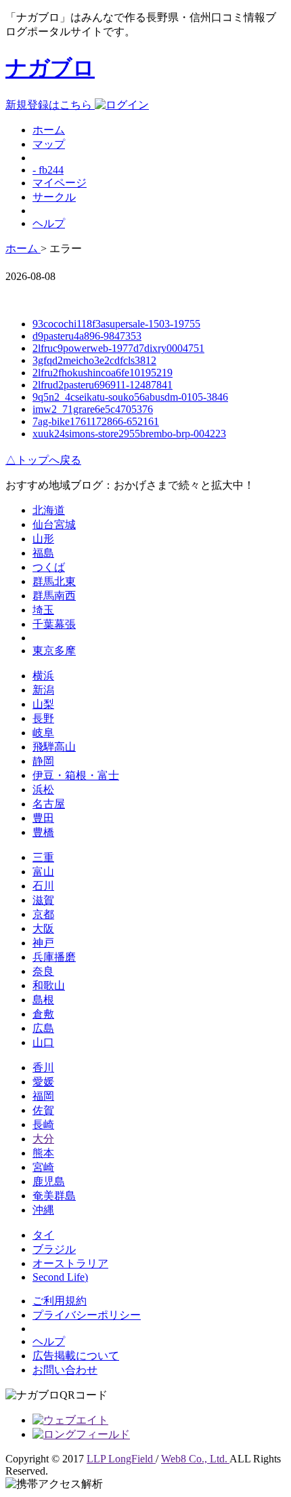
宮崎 (43, 1167)
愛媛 (43, 1081)
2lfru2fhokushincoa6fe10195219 (102, 372)
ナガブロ (50, 68)
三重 (43, 857)
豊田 (43, 818)
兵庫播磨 (54, 957)
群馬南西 (54, 595)
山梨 (43, 704)
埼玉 (43, 610)
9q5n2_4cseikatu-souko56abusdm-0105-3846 (130, 397)
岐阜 (43, 732)
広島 (43, 1028)
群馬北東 (54, 581)
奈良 (43, 971)
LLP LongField (121, 1458)
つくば (48, 567)
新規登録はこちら (50, 105)
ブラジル (54, 1249)
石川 (43, 886)
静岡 (43, 761)
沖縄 (43, 1210)
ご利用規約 (59, 1300)
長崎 (43, 1124)
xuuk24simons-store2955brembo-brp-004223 (129, 433)
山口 (43, 1042)
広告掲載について (75, 1355)
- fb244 (48, 170)
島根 (43, 999)
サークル (54, 197)
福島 (43, 553)
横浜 (43, 675)
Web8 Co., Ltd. (195, 1458)
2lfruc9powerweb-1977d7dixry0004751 (118, 348)
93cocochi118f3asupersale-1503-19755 (116, 324)
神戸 (43, 943)
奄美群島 (54, 1195)
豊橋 (43, 832)
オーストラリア (70, 1263)
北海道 (48, 510)
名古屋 (48, 804)
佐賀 (43, 1110)
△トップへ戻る (43, 460)
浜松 (43, 789)
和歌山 (48, 985)
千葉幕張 (54, 624)
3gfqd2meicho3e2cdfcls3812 (94, 360)
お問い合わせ (64, 1370)
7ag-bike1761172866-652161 (95, 421)
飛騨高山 (54, 747)
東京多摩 (54, 650)
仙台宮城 (54, 524)
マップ (48, 144)
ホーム (48, 130)
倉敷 (43, 1014)
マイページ (59, 182)
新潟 (43, 690)
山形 (43, 538)
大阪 (43, 928)
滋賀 (43, 900)
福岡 (43, 1096)
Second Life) (60, 1277)
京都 (43, 914)
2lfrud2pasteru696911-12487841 (102, 385)
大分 (43, 1138)
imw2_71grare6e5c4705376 (92, 409)
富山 (43, 871)
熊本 (43, 1153)
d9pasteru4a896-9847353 (86, 336)
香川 (43, 1067)
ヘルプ (48, 223)
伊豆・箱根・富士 (75, 775)
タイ (43, 1235)
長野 (43, 718)
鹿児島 (48, 1181)
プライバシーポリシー (86, 1315)
